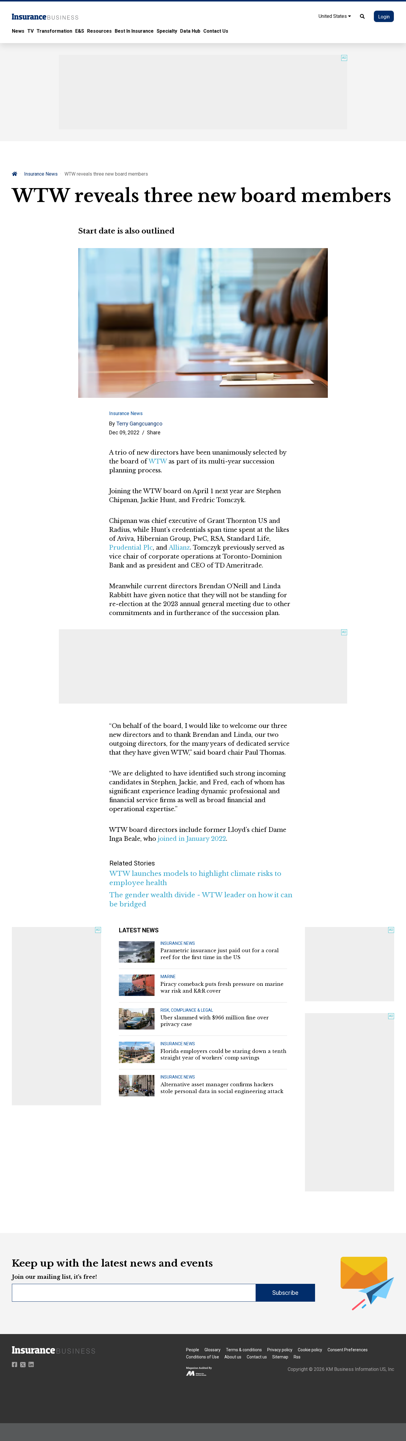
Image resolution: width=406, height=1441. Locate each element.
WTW (158, 461)
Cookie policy (310, 1349)
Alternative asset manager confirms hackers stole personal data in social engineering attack (221, 1087)
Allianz (179, 547)
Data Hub (190, 31)
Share (153, 432)
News (18, 31)
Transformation (54, 31)
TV (30, 31)
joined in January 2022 (192, 838)
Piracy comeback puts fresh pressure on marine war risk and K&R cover (222, 987)
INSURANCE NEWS (177, 943)
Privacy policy (279, 1349)
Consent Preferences (348, 1349)
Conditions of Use (202, 1357)
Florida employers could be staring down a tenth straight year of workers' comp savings (223, 1054)
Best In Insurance (134, 31)
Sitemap (280, 1357)
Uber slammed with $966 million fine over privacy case (214, 1021)
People (192, 1349)
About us (232, 1357)
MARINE (168, 976)
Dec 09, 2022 (124, 432)
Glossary (212, 1349)
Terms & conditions (244, 1349)
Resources (99, 31)
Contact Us (215, 31)
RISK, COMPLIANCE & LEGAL (186, 1010)
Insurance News (41, 174)
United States (333, 16)
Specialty (167, 31)
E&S (79, 31)
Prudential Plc (131, 547)
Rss (297, 1357)
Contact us (257, 1357)
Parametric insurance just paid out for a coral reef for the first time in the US (219, 953)
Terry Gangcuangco (139, 423)
